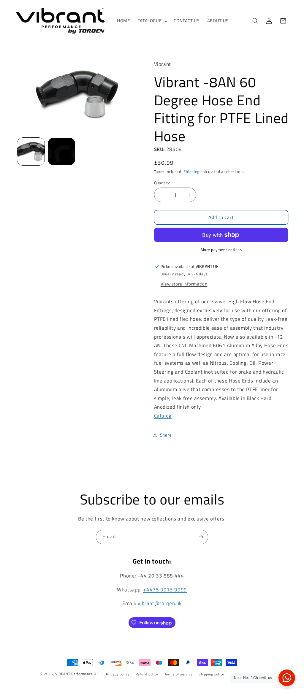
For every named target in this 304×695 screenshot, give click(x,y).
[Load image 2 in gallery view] (61, 151)
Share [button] (166, 434)
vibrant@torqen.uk (160, 603)
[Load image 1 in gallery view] (31, 151)
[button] (152, 21)
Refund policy (147, 674)
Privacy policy (117, 674)
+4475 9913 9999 (165, 590)
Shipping (191, 171)
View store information (184, 283)
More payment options (221, 250)
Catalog (163, 416)
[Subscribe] (201, 537)
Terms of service (178, 674)
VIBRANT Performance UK (77, 673)
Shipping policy (211, 674)
